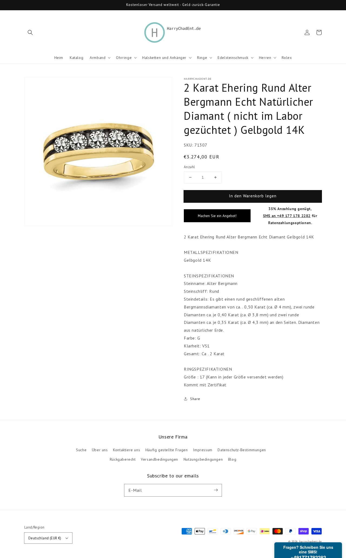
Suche (81, 449)
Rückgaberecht (123, 459)
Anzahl (189, 167)
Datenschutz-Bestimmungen (242, 449)
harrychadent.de (310, 541)
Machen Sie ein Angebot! (217, 215)
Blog (232, 459)
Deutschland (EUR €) (44, 538)
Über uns (100, 449)
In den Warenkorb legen (253, 195)
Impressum (202, 449)
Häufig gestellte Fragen (166, 449)
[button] (30, 32)
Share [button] (195, 398)
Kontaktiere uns (126, 449)
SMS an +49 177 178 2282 (287, 215)
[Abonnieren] (216, 490)
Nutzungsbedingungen (203, 459)
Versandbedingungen (159, 459)
